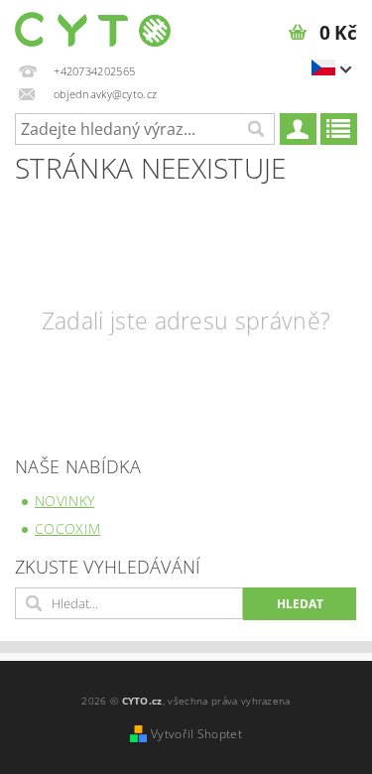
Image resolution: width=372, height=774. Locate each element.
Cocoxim (67, 528)
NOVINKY (64, 500)
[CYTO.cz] (93, 26)
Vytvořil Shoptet (196, 733)
